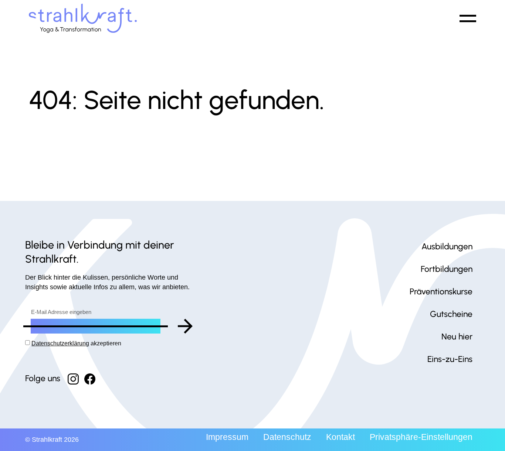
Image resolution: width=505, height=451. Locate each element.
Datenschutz (287, 437)
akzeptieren (76, 343)
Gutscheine (451, 314)
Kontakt (340, 437)
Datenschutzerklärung (60, 343)
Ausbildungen (446, 246)
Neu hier (456, 336)
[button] (466, 18)
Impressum (227, 437)
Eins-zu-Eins (449, 359)
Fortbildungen (446, 269)
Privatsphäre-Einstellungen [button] (421, 437)
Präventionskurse (441, 291)
